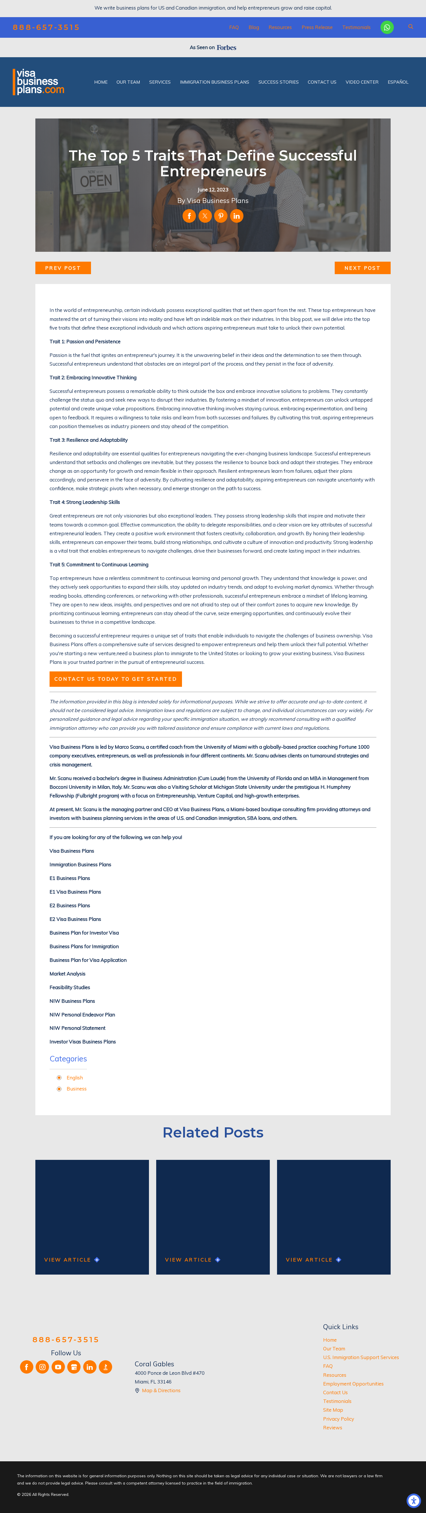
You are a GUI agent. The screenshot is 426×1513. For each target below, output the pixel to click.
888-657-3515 (46, 27)
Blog (254, 27)
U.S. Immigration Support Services (361, 1357)
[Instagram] (42, 1367)
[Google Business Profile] (74, 1367)
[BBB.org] (105, 1367)
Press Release (317, 27)
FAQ (234, 27)
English (75, 1077)
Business (77, 1089)
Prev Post (63, 268)
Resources (280, 27)
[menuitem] (101, 82)
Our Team (334, 1348)
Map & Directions (161, 1390)
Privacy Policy (338, 1419)
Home (330, 1340)
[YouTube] (58, 1367)
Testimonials (356, 27)
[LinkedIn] (90, 1367)
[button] (414, 1501)
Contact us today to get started (115, 679)
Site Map (333, 1410)
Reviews (332, 1427)
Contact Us (335, 1392)
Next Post (363, 268)
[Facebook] (26, 1367)
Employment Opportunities (353, 1384)
